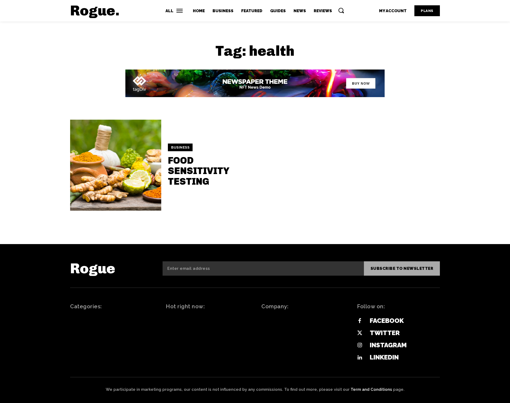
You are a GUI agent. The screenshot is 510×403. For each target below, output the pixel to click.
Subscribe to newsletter (402, 268)
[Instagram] (359, 345)
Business (180, 147)
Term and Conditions (371, 389)
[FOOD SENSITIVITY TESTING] (115, 165)
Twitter (385, 333)
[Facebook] (359, 321)
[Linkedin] (359, 357)
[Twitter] (359, 333)
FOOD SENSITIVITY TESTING (198, 171)
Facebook (387, 320)
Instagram (388, 345)
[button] (341, 10)
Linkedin (384, 357)
